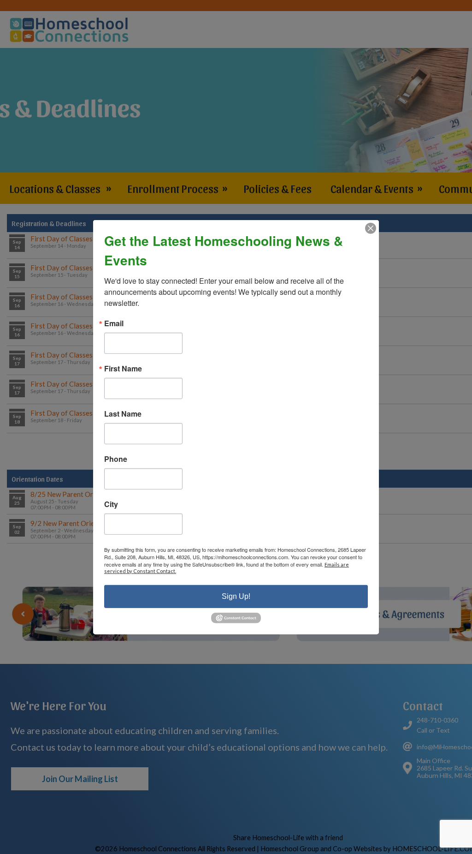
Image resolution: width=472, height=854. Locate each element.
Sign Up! (236, 596)
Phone (115, 458)
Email (114, 323)
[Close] (370, 227)
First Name (123, 368)
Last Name (123, 413)
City (111, 504)
